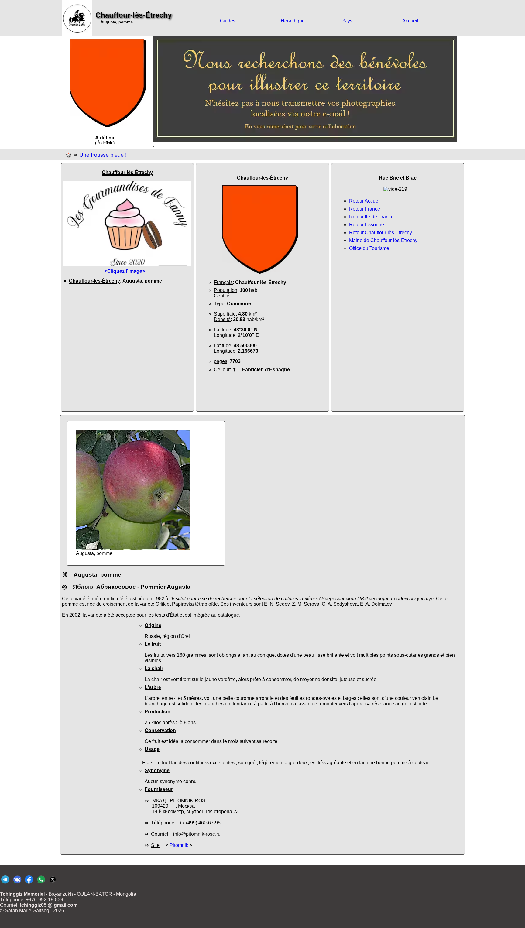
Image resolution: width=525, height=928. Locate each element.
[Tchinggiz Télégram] (5, 883)
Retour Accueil (365, 201)
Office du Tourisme (369, 248)
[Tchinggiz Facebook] (29, 883)
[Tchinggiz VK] (17, 883)
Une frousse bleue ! (103, 155)
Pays (346, 20)
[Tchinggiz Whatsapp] (41, 883)
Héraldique (293, 20)
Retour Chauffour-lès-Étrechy (380, 232)
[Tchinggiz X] (52, 883)
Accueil (410, 20)
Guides (227, 20)
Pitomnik (179, 845)
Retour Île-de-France (371, 216)
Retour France (364, 208)
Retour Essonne (366, 224)
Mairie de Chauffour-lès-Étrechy (383, 240)
